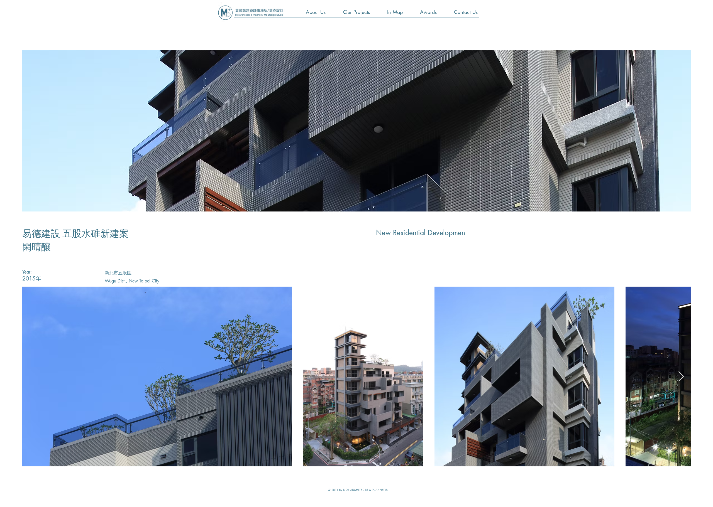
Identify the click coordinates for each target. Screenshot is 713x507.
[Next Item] (681, 376)
